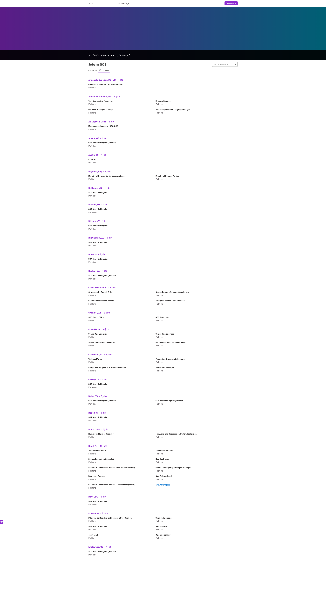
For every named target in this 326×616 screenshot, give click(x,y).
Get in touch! (231, 3)
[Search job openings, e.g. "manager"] (163, 55)
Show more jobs (162, 484)
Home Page (123, 3)
